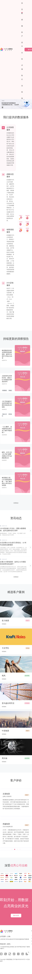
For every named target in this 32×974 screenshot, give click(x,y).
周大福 (4, 758)
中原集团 (5, 731)
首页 (22, 4)
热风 (3, 676)
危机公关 (4, 414)
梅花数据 (4, 390)
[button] (22, 32)
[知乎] (18, 954)
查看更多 (16, 503)
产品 (22, 37)
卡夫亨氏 (5, 648)
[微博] (14, 954)
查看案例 (4, 624)
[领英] (22, 954)
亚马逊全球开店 (8, 703)
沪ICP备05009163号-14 (20, 959)
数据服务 (22, 15)
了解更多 (9, 168)
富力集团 (5, 621)
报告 (22, 70)
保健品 (10, 390)
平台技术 (22, 48)
